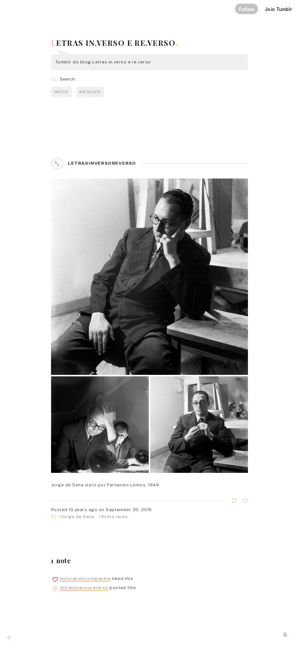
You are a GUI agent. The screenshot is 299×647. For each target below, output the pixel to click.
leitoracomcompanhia (85, 578)
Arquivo (90, 92)
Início (61, 92)
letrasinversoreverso (102, 163)
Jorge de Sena (78, 516)
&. (285, 634)
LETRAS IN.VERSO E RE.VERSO (113, 43)
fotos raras (114, 516)
